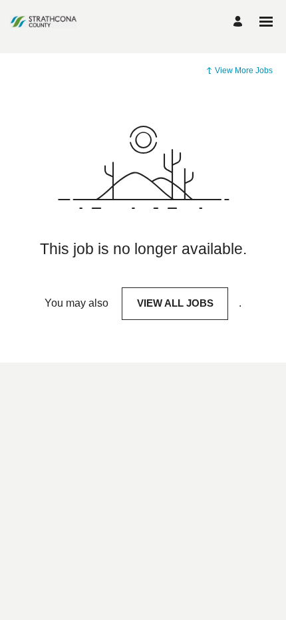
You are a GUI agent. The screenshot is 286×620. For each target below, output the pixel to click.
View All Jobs (175, 303)
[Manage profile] (239, 21)
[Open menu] (266, 21)
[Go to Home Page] (43, 21)
